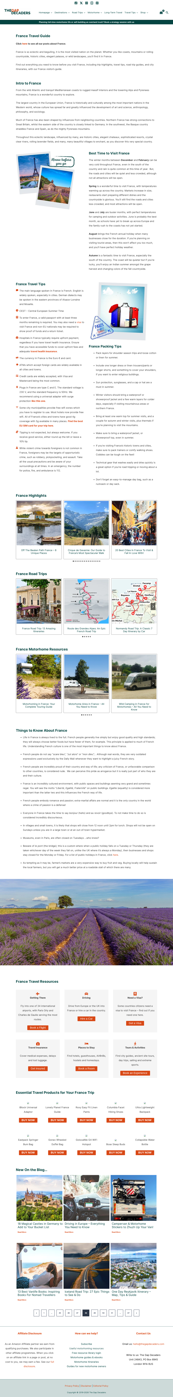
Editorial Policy (100, 1386)
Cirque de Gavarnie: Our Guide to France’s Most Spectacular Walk (86, 551)
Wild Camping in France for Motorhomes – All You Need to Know (134, 707)
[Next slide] (153, 529)
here (24, 43)
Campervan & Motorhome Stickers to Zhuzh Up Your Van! (132, 1225)
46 (69, 1313)
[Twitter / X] (81, 3)
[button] (51, 12)
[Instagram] (86, 3)
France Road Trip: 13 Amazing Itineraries (38, 630)
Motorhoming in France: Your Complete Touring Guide (39, 705)
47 (77, 1313)
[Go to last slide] (20, 529)
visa (79, 322)
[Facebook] (75, 3)
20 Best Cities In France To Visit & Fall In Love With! (134, 551)
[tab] (73, 561)
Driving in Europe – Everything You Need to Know (85, 1225)
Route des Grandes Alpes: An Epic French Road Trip (86, 630)
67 (128, 1313)
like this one (38, 401)
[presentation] (39, 523)
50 (103, 1313)
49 (95, 1313)
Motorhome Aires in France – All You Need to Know (86, 705)
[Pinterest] (97, 3)
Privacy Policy (72, 1386)
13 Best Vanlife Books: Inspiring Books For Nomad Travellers (39, 1293)
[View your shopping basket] (161, 13)
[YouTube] (91, 3)
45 (60, 1313)
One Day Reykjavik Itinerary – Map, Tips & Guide (131, 1293)
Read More (22, 1232)
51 (112, 1313)
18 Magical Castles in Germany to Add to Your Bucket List (40, 1225)
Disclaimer (86, 1386)
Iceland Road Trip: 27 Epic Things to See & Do (87, 1293)
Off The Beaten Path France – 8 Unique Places (38, 551)
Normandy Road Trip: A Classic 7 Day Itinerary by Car (134, 630)
